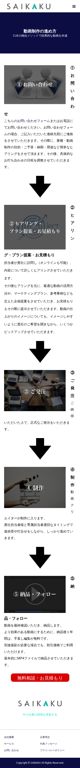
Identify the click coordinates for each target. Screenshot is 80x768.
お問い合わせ (11, 750)
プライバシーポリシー (52, 750)
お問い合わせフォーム (33, 120)
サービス (9, 743)
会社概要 (9, 737)
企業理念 (45, 737)
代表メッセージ (48, 743)
